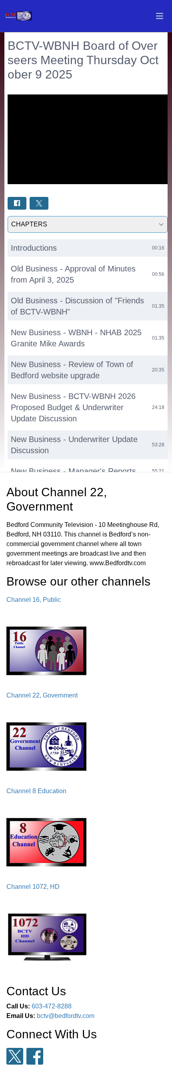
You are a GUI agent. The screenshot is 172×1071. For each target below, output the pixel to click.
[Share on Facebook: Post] (17, 203)
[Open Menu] (160, 16)
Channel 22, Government (42, 695)
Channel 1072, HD (33, 886)
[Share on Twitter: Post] (39, 203)
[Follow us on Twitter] (14, 1056)
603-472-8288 (52, 1006)
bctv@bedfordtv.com (65, 1015)
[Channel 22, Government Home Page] (28, 16)
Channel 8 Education (36, 791)
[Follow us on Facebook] (34, 1056)
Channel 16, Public (33, 599)
